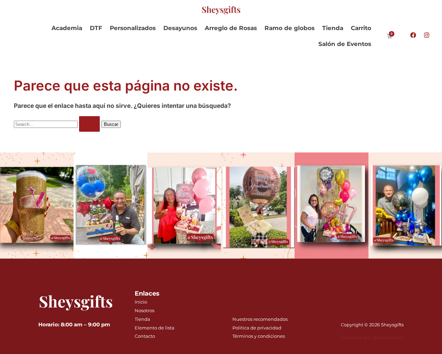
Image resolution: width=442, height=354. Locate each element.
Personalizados (133, 28)
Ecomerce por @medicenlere (372, 337)
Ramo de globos (290, 28)
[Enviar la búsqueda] (89, 124)
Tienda (332, 28)
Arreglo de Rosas (231, 28)
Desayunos (180, 28)
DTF (96, 28)
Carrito (361, 28)
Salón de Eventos (344, 43)
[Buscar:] (57, 124)
